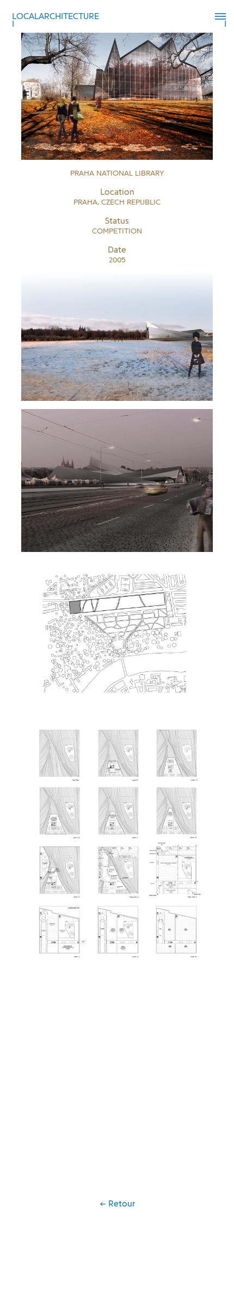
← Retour (117, 1203)
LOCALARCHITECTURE (55, 16)
